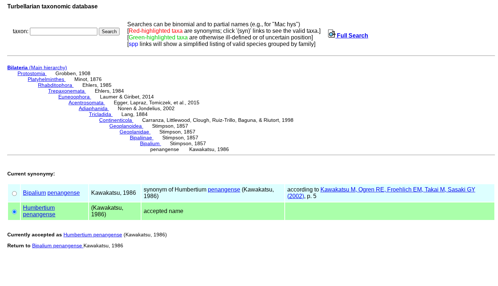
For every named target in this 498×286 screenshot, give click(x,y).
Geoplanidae (135, 132)
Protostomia (32, 73)
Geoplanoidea (126, 126)
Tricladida (101, 114)
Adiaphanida (94, 108)
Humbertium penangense (92, 234)
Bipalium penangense (57, 245)
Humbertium (39, 208)
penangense (63, 193)
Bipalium (150, 143)
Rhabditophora (56, 85)
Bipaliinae (141, 137)
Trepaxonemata (67, 91)
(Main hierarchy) (37, 67)
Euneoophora (74, 97)
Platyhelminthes (47, 79)
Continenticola (116, 120)
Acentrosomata (87, 102)
